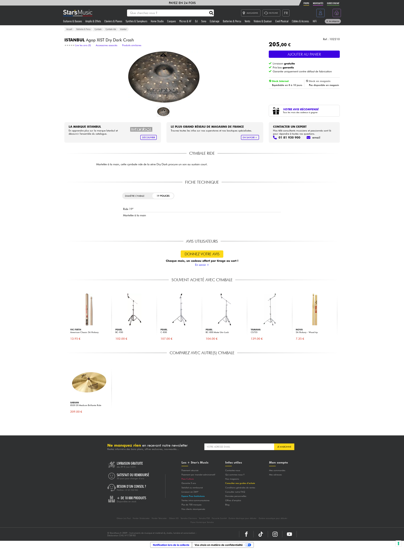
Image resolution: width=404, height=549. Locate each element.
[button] (163, 111)
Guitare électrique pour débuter (243, 518)
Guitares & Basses (73, 21)
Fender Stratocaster (141, 518)
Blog (227, 504)
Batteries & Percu (232, 21)
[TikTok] (261, 534)
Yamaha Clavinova (189, 518)
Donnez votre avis (202, 254)
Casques (171, 21)
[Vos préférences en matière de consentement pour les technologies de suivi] (398, 543)
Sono (204, 21)
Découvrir (148, 137)
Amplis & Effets (93, 21)
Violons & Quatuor (263, 21)
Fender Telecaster (159, 518)
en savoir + (250, 137)
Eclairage (215, 21)
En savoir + (202, 264)
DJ (196, 21)
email (316, 137)
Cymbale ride (111, 29)
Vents (248, 21)
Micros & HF (185, 21)
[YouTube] (289, 534)
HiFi (315, 21)
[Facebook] (246, 534)
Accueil (69, 29)
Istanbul (123, 29)
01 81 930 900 (131, 490)
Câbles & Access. (301, 21)
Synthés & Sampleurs (137, 21)
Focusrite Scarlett (219, 518)
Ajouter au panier (304, 54)
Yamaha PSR (204, 518)
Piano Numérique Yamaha (202, 522)
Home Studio (157, 21)
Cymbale (98, 29)
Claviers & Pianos (113, 21)
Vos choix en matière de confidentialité (219, 544)
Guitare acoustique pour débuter (273, 518)
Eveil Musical (282, 21)
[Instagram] (275, 534)
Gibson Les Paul (124, 518)
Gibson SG (173, 518)
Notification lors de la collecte (171, 544)
